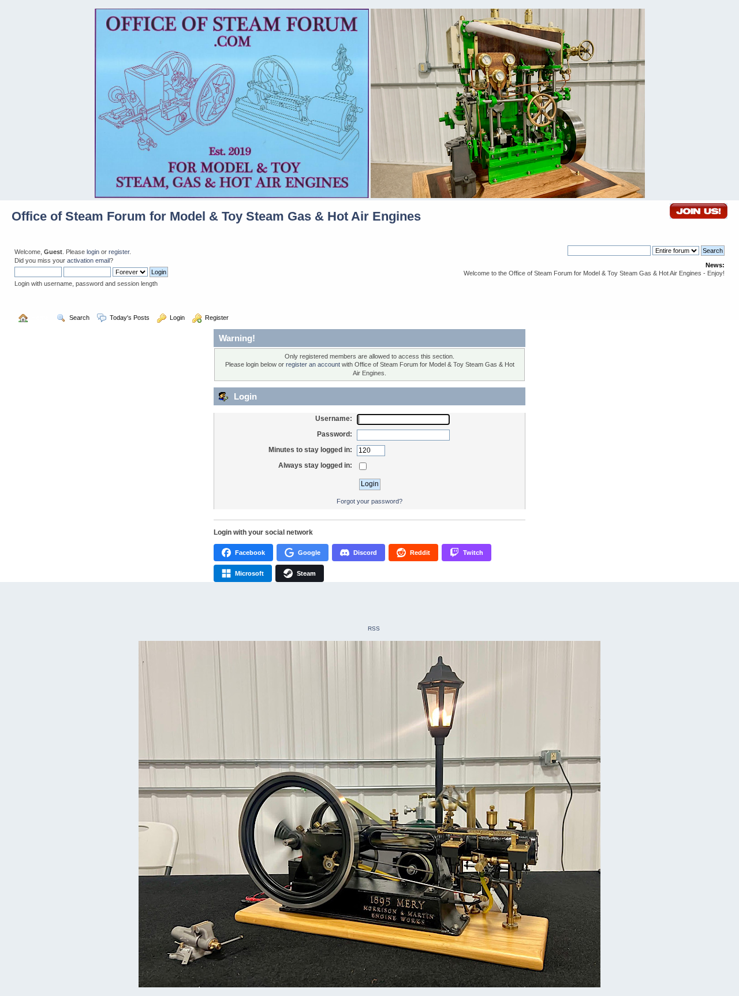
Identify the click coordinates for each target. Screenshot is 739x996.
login (93, 251)
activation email (88, 260)
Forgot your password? (369, 501)
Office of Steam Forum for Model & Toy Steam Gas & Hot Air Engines (216, 216)
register (119, 251)
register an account (313, 364)
